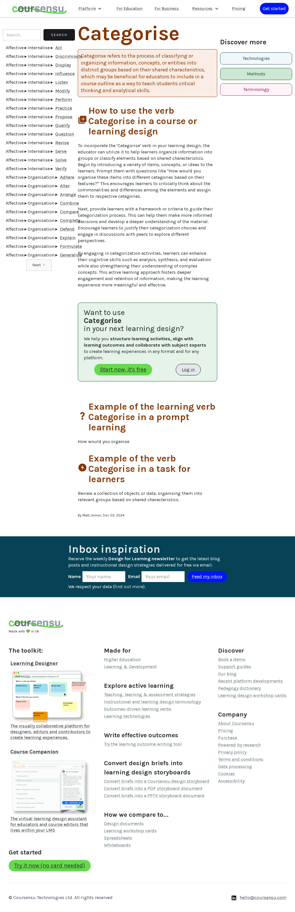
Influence (65, 73)
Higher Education (122, 659)
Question (64, 134)
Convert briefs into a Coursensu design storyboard (156, 781)
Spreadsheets (118, 838)
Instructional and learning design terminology (152, 701)
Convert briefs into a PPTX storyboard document (154, 795)
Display (63, 65)
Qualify (62, 125)
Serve (61, 151)
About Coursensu (236, 723)
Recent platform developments (250, 681)
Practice (63, 108)
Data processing (235, 766)
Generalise (71, 255)
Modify (62, 91)
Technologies (256, 58)
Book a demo (231, 659)
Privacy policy (232, 752)
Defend (67, 229)
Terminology (256, 89)
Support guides (234, 666)
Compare (69, 211)
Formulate (71, 246)
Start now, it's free (123, 369)
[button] (90, 8)
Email (134, 576)
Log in (188, 369)
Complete (70, 220)
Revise (62, 142)
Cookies (226, 773)
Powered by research (239, 745)
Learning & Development (130, 666)
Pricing (238, 8)
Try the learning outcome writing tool (143, 744)
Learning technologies (127, 716)
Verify (61, 168)
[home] (39, 8)
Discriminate (68, 56)
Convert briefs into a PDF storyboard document (153, 788)
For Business (166, 8)
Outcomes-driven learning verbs (137, 709)
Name (74, 576)
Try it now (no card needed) (49, 865)
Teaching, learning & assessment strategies (150, 694)
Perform (63, 99)
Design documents (124, 823)
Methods (256, 74)
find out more (128, 586)
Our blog (227, 674)
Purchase (227, 737)
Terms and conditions (240, 759)
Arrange (68, 194)
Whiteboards (117, 845)
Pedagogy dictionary (239, 688)
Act (58, 47)
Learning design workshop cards (252, 695)
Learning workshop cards (130, 830)
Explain (67, 237)
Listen (61, 82)
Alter (65, 186)
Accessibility (231, 781)
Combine (69, 203)
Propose (63, 116)
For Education (129, 8)
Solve (61, 160)
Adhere (67, 177)
